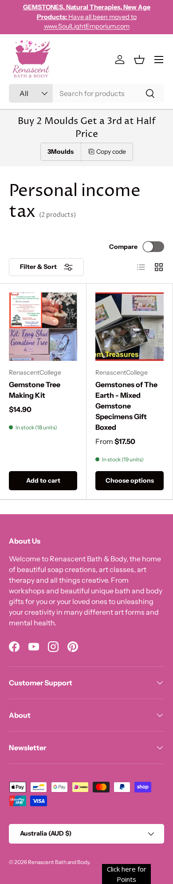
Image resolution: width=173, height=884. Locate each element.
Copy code (111, 152)
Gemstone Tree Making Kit (34, 390)
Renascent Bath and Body (58, 862)
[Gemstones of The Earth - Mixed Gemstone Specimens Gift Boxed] (129, 326)
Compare (123, 247)
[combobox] (86, 93)
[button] (139, 59)
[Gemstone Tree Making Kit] (43, 326)
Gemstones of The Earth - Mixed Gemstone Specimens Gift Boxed (126, 406)
